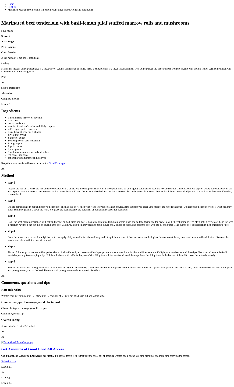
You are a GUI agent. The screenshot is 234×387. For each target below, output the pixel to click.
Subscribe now (8, 361)
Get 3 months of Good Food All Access (32, 349)
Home (11, 4)
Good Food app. (57, 163)
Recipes (12, 6)
